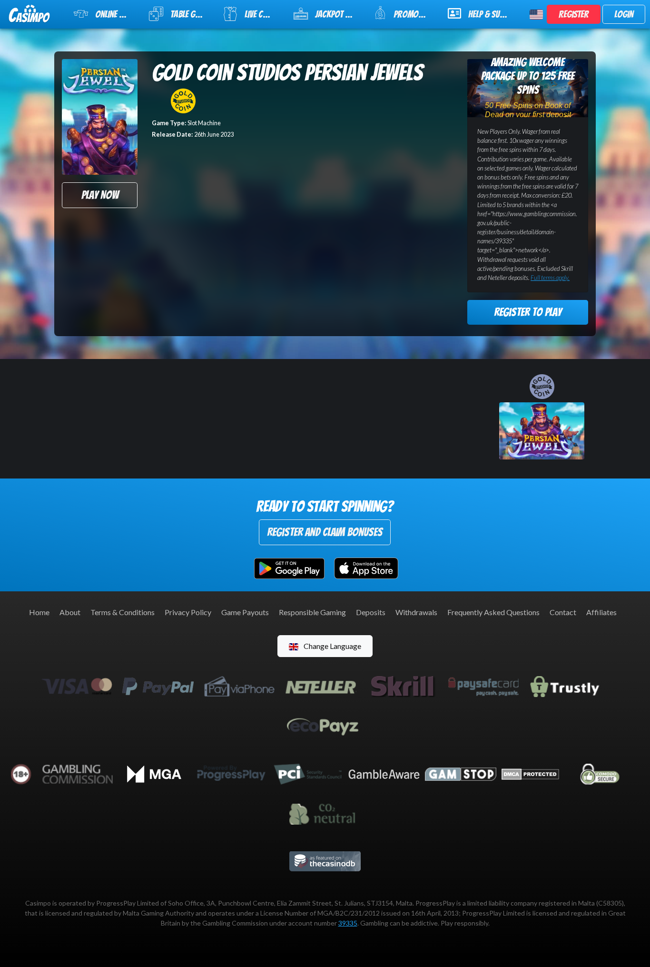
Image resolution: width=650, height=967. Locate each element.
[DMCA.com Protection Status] (530, 773)
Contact (563, 612)
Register (574, 14)
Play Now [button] (99, 195)
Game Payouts (245, 612)
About (69, 612)
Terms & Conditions (122, 612)
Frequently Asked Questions (493, 612)
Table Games (190, 14)
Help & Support (493, 14)
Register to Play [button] (527, 312)
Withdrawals (416, 612)
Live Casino (263, 14)
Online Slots (116, 14)
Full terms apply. (550, 277)
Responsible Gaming (312, 612)
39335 (347, 923)
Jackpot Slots (338, 14)
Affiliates (601, 612)
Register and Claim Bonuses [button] (325, 532)
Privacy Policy (188, 612)
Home (39, 612)
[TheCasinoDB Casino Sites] (325, 860)
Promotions (414, 14)
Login (623, 14)
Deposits (370, 612)
